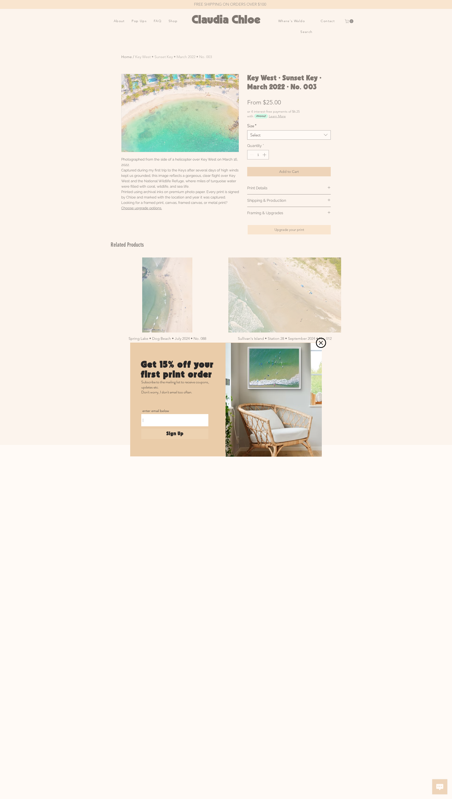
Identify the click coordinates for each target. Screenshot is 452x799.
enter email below (155, 410)
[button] (321, 343)
